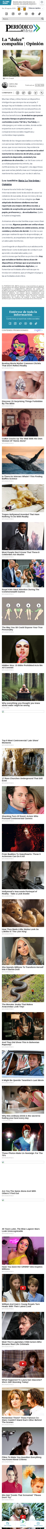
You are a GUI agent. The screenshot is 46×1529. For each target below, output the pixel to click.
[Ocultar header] (42, 2)
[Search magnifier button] (42, 18)
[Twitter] (19, 13)
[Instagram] (13, 13)
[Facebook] (6, 13)
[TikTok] (39, 13)
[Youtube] (26, 13)
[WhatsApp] (29, 93)
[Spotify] (32, 13)
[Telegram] (36, 93)
